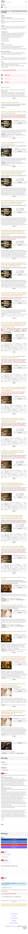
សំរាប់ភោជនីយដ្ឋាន (14, 913)
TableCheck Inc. (13, 926)
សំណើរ (2, 824)
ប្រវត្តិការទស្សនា (3, 767)
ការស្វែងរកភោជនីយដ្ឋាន (14, 922)
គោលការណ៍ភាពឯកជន (14, 918)
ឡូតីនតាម (2, 837)
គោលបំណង (3, 762)
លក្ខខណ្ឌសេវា (14, 916)
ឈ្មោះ (3, 852)
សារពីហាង (3, 15)
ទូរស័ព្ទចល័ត (4, 860)
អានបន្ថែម (14, 97)
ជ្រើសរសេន (3, 4)
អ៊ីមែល (3, 878)
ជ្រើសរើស (19, 123)
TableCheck (14, 847)
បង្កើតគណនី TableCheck (7, 887)
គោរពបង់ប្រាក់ (14, 920)
